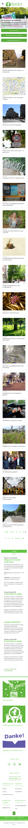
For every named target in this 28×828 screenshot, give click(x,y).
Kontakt (13, 818)
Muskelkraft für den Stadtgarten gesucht (12, 395)
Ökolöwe (4, 790)
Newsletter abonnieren (14, 41)
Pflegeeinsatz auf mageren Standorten (14, 447)
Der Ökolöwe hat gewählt (10, 473)
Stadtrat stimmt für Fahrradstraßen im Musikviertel (13, 527)
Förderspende (18, 793)
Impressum (7, 818)
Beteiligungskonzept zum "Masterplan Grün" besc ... (14, 340)
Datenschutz (20, 818)
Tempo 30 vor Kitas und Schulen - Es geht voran (13, 152)
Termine (14, 552)
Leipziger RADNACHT (12, 623)
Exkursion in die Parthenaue (11, 314)
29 (12, 539)
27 (5, 539)
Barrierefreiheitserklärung (8, 820)
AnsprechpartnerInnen (7, 795)
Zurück (12, 533)
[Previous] (3, 18)
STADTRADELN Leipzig (13, 595)
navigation (2, 3)
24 (19, 533)
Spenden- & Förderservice (12, 752)
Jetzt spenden (8, 701)
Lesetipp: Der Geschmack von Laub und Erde (13, 233)
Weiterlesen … (16, 64)
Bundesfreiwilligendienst (21, 807)
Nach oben (14, 814)
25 (23, 533)
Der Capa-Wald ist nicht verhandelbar (13, 28)
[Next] (25, 18)
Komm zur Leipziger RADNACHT (14, 28)
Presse (14, 555)
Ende (23, 539)
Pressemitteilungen (22, 820)
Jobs (16, 809)
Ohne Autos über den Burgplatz (12, 126)
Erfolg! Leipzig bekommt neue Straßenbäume (11, 287)
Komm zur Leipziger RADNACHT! (10, 20)
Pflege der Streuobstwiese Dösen (12, 562)
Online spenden (14, 31)
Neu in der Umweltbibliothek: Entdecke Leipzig (13, 368)
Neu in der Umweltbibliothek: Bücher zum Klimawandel (13, 205)
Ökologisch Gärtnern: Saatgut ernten (13, 179)
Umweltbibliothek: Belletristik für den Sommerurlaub (13, 260)
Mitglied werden (6, 809)
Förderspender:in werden (15, 36)
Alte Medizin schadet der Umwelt (12, 422)
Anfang (6, 533)
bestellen (15, 779)
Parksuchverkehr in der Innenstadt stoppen (13, 99)
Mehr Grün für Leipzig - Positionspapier (9, 499)
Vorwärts (17, 539)
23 (16, 533)
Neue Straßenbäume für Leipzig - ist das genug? (13, 72)
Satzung (4, 793)
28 (9, 539)
